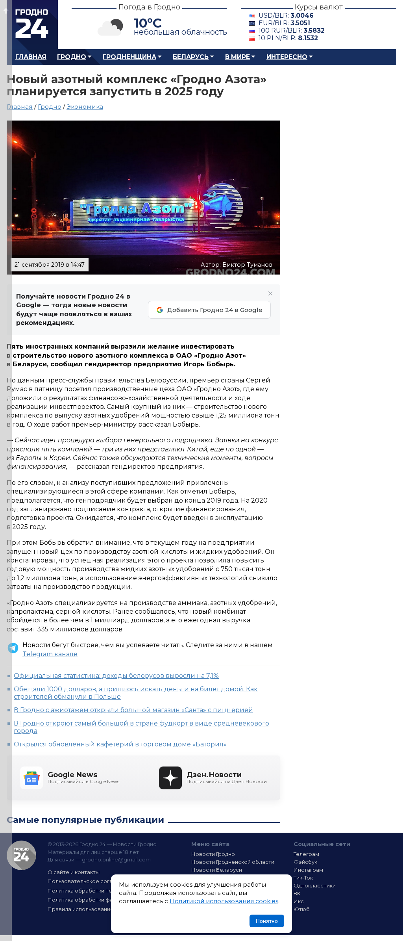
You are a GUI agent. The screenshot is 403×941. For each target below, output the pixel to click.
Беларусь (191, 57)
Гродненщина (129, 57)
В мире (237, 57)
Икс (299, 901)
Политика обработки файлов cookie (96, 899)
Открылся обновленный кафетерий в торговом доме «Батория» (120, 744)
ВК (297, 893)
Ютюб (302, 909)
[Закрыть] (270, 293)
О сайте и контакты (74, 872)
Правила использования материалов (98, 909)
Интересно (286, 57)
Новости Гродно (213, 854)
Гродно (71, 57)
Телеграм (306, 854)
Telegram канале (50, 654)
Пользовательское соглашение (90, 881)
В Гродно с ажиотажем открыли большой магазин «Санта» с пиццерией (133, 710)
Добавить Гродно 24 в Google (215, 310)
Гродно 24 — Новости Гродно (21, 855)
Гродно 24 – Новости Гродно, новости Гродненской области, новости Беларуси (32, 24)
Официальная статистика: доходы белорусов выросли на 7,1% (116, 675)
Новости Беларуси (216, 870)
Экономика (85, 106)
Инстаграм (308, 870)
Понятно (267, 921)
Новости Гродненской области (232, 862)
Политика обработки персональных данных (106, 890)
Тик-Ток (303, 877)
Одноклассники (315, 885)
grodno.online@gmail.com (116, 859)
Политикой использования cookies (224, 901)
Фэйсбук (305, 862)
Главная (30, 57)
